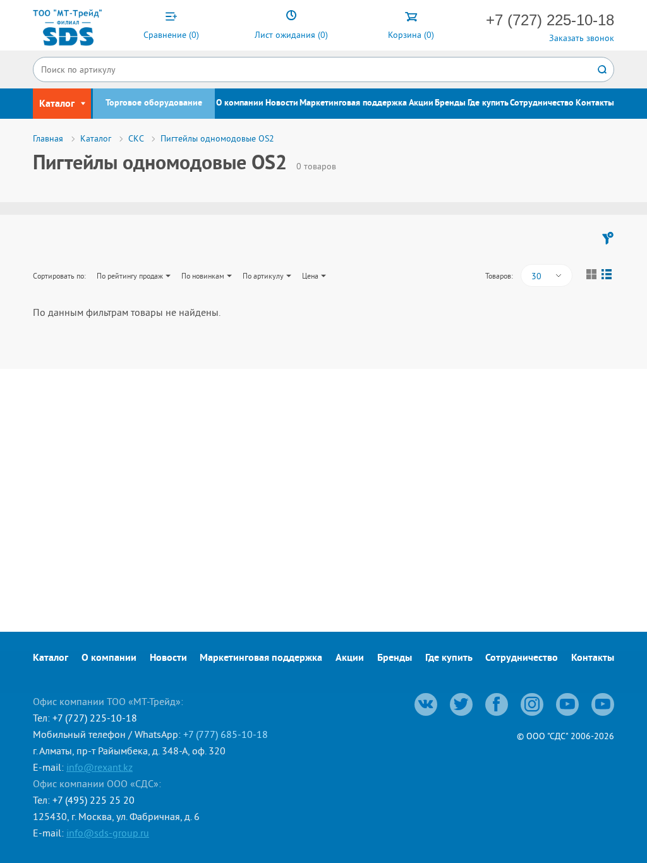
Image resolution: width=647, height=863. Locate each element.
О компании (239, 103)
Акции (421, 103)
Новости (281, 103)
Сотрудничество (542, 103)
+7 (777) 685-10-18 (225, 734)
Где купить (488, 103)
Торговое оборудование (154, 103)
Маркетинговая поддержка (353, 103)
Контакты (595, 103)
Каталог (50, 658)
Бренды (450, 103)
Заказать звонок (581, 38)
